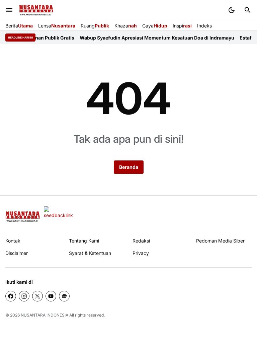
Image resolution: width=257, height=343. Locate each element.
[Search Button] (247, 10)
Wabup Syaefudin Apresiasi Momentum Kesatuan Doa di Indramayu (152, 38)
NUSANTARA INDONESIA (44, 315)
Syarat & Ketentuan (90, 253)
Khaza (125, 25)
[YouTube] (51, 296)
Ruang (95, 25)
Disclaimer (16, 253)
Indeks (204, 25)
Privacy (141, 253)
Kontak (12, 241)
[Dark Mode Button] (231, 10)
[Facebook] (10, 296)
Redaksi (141, 241)
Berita (19, 25)
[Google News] (64, 296)
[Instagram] (24, 296)
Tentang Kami (84, 241)
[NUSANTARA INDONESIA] (36, 10)
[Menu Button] (9, 10)
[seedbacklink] (58, 216)
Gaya (154, 25)
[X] (37, 296)
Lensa (56, 25)
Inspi (182, 25)
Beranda (128, 167)
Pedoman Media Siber (220, 241)
